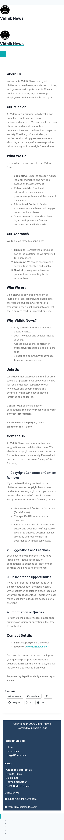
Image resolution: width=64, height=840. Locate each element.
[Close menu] (0, 816)
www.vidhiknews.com (37, 646)
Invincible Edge (39, 727)
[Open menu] (3, 54)
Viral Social (12, 833)
